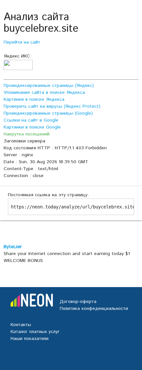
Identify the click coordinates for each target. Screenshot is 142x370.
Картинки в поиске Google (32, 127)
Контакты (21, 324)
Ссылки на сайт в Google (31, 120)
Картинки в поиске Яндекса (34, 99)
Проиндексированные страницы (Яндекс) (49, 85)
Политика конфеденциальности (94, 308)
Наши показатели (30, 338)
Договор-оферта (78, 301)
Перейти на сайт (22, 42)
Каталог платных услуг (35, 331)
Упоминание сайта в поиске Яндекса (44, 92)
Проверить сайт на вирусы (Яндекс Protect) (52, 106)
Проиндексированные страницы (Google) (48, 113)
